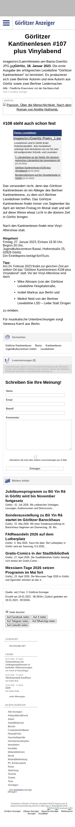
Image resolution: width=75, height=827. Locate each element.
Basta (38, 345)
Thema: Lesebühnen (25, 133)
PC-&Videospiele (17, 763)
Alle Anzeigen (15, 712)
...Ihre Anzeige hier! (17, 646)
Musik (11, 756)
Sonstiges (13, 785)
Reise (11, 767)
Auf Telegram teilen (17, 621)
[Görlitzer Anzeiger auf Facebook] (61, 808)
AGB (50, 803)
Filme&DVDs (14, 734)
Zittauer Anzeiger (31, 811)
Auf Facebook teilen (18, 617)
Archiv (36, 806)
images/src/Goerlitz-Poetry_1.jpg (37, 138)
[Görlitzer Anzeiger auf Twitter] (70, 808)
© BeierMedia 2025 (59, 806)
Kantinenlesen (53, 345)
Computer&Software (18, 730)
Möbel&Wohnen (16, 752)
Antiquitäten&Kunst (18, 715)
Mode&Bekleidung (17, 759)
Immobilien (13, 745)
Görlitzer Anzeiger (12, 811)
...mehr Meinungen (16, 696)
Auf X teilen (39, 617)
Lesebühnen (47, 349)
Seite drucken (16, 612)
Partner (34, 803)
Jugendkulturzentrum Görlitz (21, 349)
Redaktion (15, 803)
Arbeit (11, 719)
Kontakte (12, 748)
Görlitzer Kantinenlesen (18, 345)
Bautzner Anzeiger (50, 811)
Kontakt (43, 803)
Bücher (11, 726)
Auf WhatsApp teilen (43, 621)
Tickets (11, 778)
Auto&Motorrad (16, 723)
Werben (25, 803)
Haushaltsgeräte (16, 737)
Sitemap (44, 806)
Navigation (12, 17)
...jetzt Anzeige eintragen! (20, 790)
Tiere (10, 781)
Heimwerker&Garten (18, 741)
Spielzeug (13, 770)
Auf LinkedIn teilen (17, 625)
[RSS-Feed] (51, 808)
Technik (12, 774)
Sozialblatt (43, 813)
